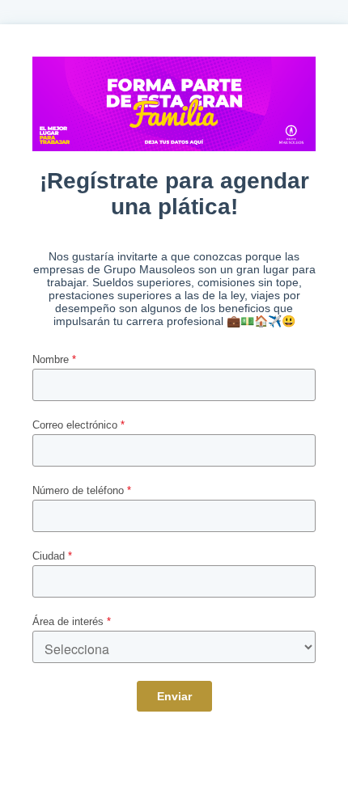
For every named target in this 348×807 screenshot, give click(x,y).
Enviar (174, 696)
